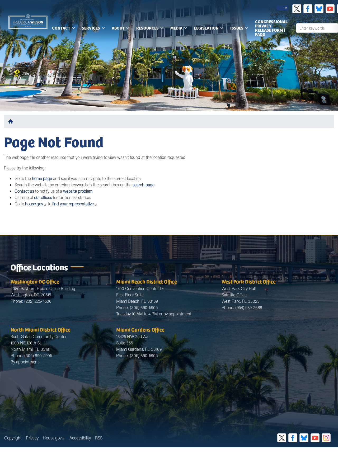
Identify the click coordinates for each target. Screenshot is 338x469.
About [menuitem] (117, 29)
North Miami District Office (41, 329)
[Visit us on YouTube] (330, 8)
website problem (77, 191)
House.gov (52, 437)
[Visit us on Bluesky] (318, 8)
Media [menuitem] (174, 29)
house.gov (34, 203)
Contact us (24, 191)
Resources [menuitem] (146, 29)
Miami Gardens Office (140, 329)
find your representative (73, 203)
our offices (43, 197)
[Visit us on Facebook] (307, 8)
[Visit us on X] (296, 8)
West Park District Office (249, 281)
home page (42, 178)
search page (143, 184)
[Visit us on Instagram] (326, 437)
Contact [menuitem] (59, 29)
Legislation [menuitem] (205, 29)
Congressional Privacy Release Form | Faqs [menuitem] (271, 27)
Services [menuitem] (89, 29)
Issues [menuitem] (235, 29)
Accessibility (80, 437)
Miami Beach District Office (146, 281)
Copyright (13, 437)
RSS (98, 437)
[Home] (11, 121)
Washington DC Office (35, 281)
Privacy (32, 437)
